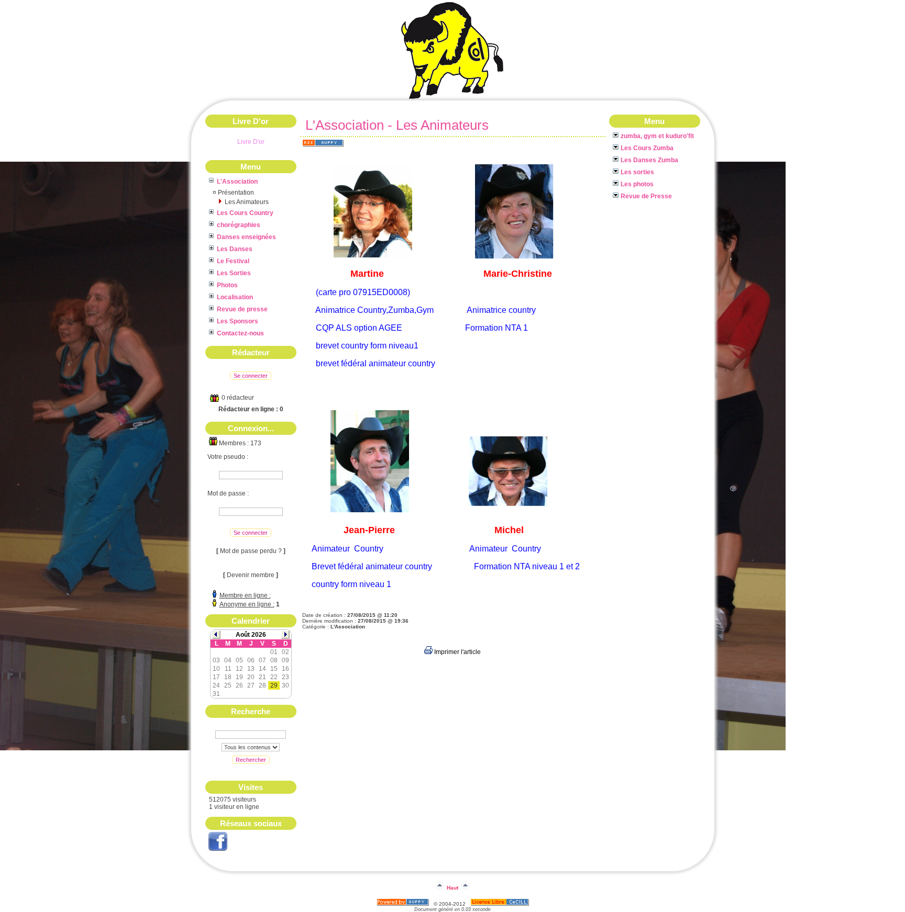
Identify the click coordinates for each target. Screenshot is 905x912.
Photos (227, 285)
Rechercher (251, 760)
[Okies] (452, 98)
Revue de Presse (646, 196)
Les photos (637, 184)
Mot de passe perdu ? (251, 551)
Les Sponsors (237, 321)
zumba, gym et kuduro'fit (657, 136)
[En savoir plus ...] (500, 904)
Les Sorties (234, 273)
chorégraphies (238, 225)
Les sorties (637, 172)
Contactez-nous (240, 333)
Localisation (235, 297)
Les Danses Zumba (649, 160)
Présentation (236, 192)
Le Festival (233, 261)
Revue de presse (242, 309)
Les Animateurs (247, 202)
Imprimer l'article (457, 652)
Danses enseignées (246, 237)
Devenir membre (250, 575)
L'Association (237, 181)
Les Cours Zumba (647, 148)
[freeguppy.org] (404, 904)
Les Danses (234, 249)
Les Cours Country (245, 213)
